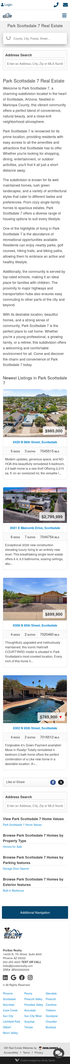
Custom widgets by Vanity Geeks (38, 1060)
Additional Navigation (35, 912)
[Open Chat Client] (58, 1053)
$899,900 (54, 614)
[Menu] (64, 15)
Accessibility (11, 1052)
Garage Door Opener (16, 868)
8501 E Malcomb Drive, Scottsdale (35, 528)
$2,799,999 (52, 516)
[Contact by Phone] (56, 4)
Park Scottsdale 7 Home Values (22, 825)
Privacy (39, 1052)
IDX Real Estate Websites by (21, 1048)
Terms (26, 1052)
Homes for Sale (12, 846)
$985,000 (54, 431)
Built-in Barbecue (13, 890)
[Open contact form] (65, 4)
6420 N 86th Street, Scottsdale (35, 442)
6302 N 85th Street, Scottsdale (35, 728)
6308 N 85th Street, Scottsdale (35, 625)
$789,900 (51, 717)
